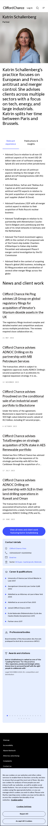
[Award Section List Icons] (7, 715)
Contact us (7, 766)
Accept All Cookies (24, 821)
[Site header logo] (20, 7)
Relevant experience (11, 142)
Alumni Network (9, 751)
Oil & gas (18, 562)
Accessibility (8, 745)
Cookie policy (17, 800)
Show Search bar (37, 7)
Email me (12, 558)
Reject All (24, 814)
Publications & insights (31, 142)
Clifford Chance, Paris (17, 549)
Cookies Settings (24, 807)
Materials (38, 562)
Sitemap (6, 740)
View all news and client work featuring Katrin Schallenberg (24, 531)
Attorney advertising (11, 756)
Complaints (7, 761)
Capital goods (28, 562)
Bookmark (42, 536)
